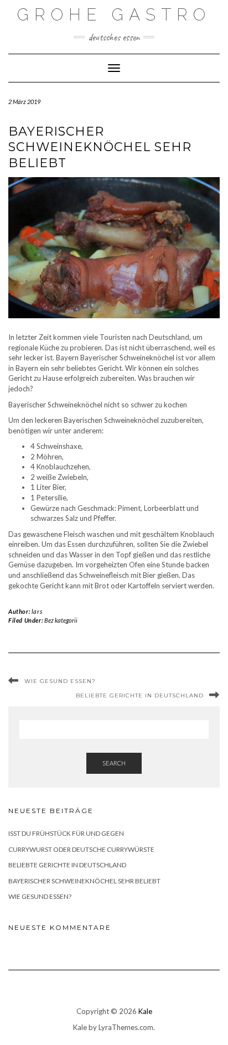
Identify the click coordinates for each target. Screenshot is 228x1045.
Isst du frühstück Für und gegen (66, 833)
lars (37, 611)
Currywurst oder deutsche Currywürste (81, 849)
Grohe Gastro (114, 14)
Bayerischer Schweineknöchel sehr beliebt (84, 881)
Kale (145, 1011)
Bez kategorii (60, 620)
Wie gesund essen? (60, 681)
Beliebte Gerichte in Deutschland (140, 695)
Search (114, 763)
